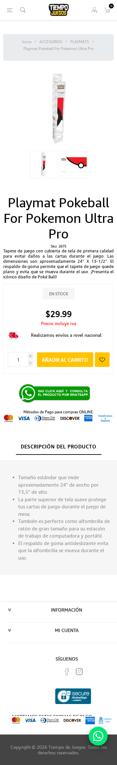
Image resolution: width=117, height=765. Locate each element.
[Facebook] (67, 671)
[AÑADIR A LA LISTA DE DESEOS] (102, 359)
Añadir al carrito (65, 360)
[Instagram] (79, 671)
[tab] (58, 447)
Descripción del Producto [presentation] (59, 446)
